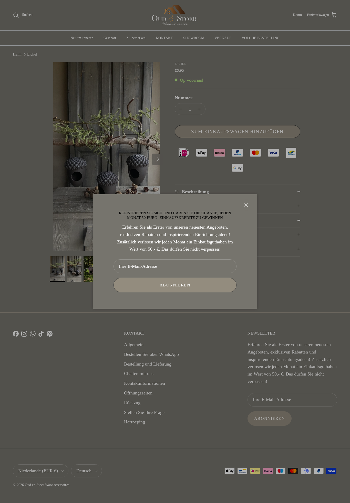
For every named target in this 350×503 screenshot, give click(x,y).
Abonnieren (175, 285)
